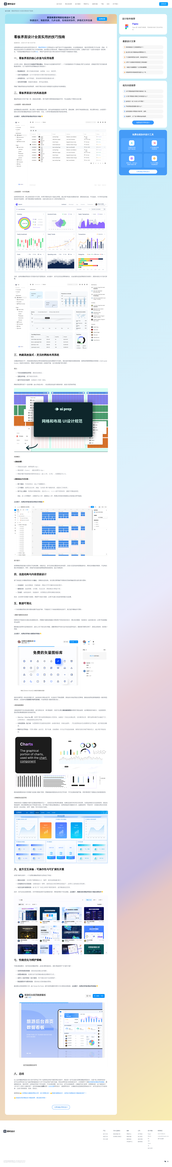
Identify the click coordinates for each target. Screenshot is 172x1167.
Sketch (149, 1136)
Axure (149, 1143)
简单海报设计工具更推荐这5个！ (135, 47)
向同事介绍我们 (117, 1136)
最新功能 (95, 4)
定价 (108, 4)
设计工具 (105, 1134)
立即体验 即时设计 (61, 1107)
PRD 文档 (105, 1139)
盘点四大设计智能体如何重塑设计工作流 (137, 52)
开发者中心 (129, 1141)
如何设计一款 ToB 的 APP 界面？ (135, 101)
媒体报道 (140, 1141)
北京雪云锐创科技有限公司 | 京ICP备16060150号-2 (14, 1160)
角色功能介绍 (116, 1134)
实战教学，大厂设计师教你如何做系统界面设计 (137, 116)
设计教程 (77, 4)
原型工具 (105, 1136)
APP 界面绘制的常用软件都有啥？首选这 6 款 (137, 91)
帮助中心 (86, 4)
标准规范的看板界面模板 (96, 1082)
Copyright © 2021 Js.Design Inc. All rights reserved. (14, 1162)
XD (148, 1141)
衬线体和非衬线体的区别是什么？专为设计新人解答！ (137, 72)
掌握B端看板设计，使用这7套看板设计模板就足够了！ (69, 1093)
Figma (135, 24)
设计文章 (7, 11)
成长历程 (140, 1139)
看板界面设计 (42, 47)
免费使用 (163, 4)
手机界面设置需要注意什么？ (134, 106)
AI (148, 1145)
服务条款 (129, 1139)
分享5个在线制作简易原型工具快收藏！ (137, 62)
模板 (36, 51)
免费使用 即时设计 (143, 122)
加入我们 (140, 1136)
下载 (102, 4)
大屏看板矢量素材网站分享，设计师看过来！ (36, 1093)
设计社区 (59, 4)
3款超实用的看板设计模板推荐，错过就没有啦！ (31, 1098)
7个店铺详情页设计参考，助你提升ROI (136, 57)
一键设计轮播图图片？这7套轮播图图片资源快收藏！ (137, 67)
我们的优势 (68, 4)
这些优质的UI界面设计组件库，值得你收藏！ (137, 111)
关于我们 (115, 4)
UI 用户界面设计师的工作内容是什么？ (137, 96)
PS (148, 1138)
